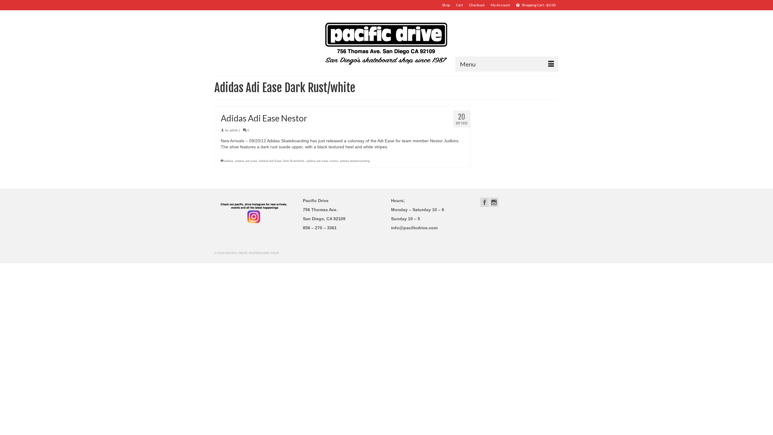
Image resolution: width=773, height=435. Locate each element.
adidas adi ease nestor (322, 161)
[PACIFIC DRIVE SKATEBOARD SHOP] (386, 43)
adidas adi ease (246, 161)
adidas (228, 161)
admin (233, 130)
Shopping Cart (538, 5)
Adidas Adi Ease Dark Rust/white (281, 161)
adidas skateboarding (355, 161)
